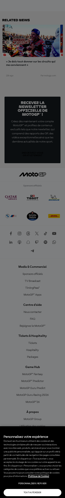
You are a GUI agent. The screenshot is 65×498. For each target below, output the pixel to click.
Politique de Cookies (39, 476)
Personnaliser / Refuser (32, 483)
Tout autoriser (32, 493)
